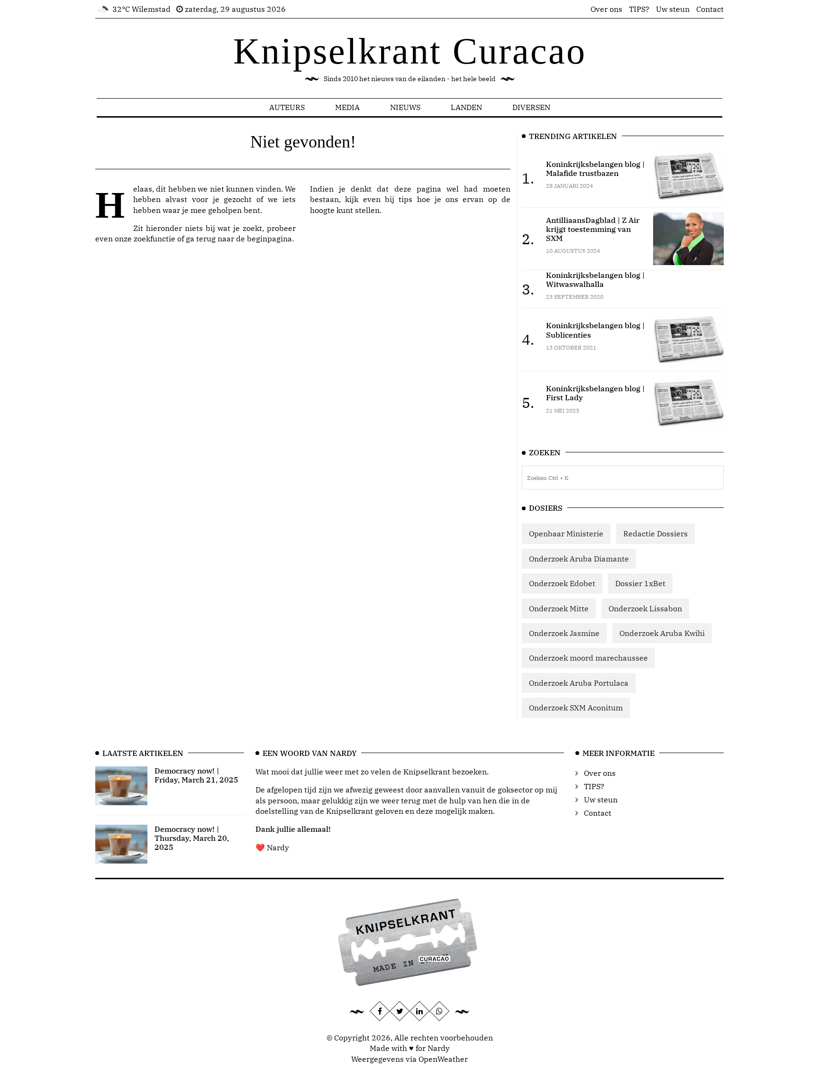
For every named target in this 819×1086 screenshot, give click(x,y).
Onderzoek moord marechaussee (588, 658)
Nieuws (405, 107)
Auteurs (287, 107)
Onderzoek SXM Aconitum (576, 707)
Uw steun (673, 9)
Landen (466, 107)
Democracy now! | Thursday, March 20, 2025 (192, 838)
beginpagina (269, 238)
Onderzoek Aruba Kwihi (662, 633)
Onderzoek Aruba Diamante (579, 558)
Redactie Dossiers (655, 533)
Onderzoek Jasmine (564, 633)
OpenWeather (443, 1059)
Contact (710, 9)
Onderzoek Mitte (559, 608)
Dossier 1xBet (640, 583)
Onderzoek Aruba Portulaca (578, 683)
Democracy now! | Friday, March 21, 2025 (196, 775)
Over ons (606, 9)
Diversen (531, 107)
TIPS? (639, 9)
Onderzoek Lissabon (645, 608)
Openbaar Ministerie (566, 533)
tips (405, 199)
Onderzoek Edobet (562, 583)
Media (347, 107)
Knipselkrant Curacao (409, 51)
